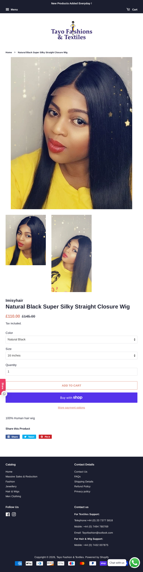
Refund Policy (82, 486)
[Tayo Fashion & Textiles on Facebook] (8, 515)
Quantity (11, 365)
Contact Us (80, 471)
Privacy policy (82, 491)
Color (9, 332)
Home (9, 52)
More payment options (71, 407)
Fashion (10, 481)
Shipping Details (83, 481)
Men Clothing (13, 496)
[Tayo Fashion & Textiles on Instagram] (14, 515)
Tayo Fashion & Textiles (70, 557)
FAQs (77, 476)
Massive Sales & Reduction (21, 476)
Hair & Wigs (12, 491)
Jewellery (11, 486)
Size (9, 348)
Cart (134, 9)
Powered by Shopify (97, 557)
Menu (14, 9)
